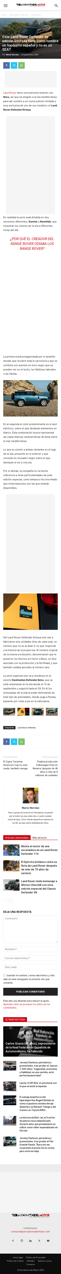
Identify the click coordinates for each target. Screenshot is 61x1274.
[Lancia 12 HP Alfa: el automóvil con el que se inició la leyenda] (9, 1086)
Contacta (31, 1264)
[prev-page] (5, 901)
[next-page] (10, 901)
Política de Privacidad (35, 1257)
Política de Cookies (15, 1260)
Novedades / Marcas (18, 14)
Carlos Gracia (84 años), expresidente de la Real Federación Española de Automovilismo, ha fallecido (30, 1047)
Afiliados (31, 1260)
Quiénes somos (45, 1260)
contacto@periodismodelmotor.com (30, 1231)
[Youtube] (48, 1241)
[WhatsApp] (21, 65)
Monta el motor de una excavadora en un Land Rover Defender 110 (39, 850)
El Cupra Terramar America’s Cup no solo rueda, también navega (15, 765)
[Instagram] (22, 1240)
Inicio (4, 14)
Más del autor (40, 837)
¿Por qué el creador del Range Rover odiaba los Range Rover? (32, 244)
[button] (5, 5)
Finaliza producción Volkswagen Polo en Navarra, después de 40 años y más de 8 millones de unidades (45, 768)
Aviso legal (18, 1257)
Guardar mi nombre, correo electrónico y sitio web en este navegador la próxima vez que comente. (28, 979)
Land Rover (36, 14)
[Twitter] (14, 65)
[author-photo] (30, 803)
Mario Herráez (12, 54)
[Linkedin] (30, 1241)
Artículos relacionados (17, 837)
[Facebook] (6, 65)
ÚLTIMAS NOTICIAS (15, 1019)
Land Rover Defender (27, 727)
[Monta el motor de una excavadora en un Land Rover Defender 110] (11, 850)
